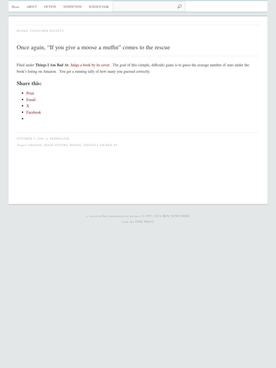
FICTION (50, 7)
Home (15, 7)
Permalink (60, 138)
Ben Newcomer (176, 216)
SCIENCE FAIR (99, 7)
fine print (144, 222)
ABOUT (32, 7)
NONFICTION (72, 7)
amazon (34, 145)
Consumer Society (47, 31)
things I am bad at (100, 145)
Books (22, 31)
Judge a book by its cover (90, 64)
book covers (56, 145)
